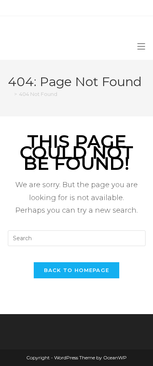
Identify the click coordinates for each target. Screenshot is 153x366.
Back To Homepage (76, 270)
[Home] (10, 94)
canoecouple (33, 29)
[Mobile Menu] (141, 45)
